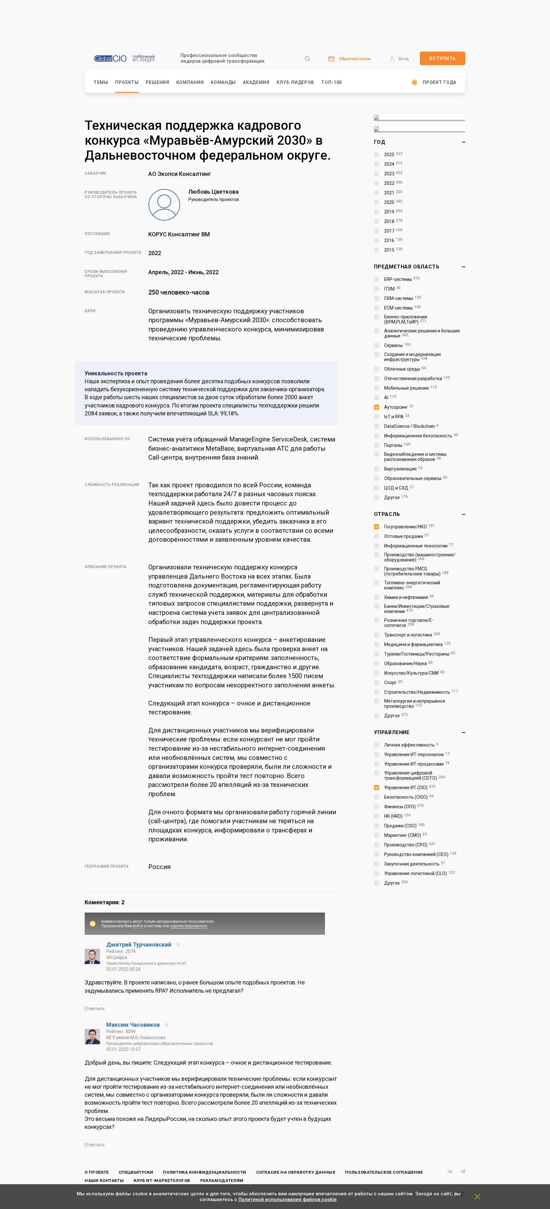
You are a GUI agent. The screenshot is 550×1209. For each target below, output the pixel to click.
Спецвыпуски (136, 1172)
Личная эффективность (411, 744)
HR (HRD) (397, 816)
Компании (190, 82)
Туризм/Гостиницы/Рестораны (419, 654)
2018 (393, 221)
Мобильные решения (410, 388)
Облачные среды (405, 369)
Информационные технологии (418, 545)
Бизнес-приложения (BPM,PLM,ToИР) (405, 319)
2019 (393, 211)
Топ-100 (331, 82)
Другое (396, 497)
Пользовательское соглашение (384, 1172)
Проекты (127, 82)
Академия (256, 82)
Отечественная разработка (417, 378)
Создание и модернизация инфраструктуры (412, 357)
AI (390, 397)
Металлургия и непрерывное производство (414, 703)
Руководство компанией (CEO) (420, 854)
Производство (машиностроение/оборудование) (419, 557)
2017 (393, 230)
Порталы (397, 445)
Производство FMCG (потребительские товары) (416, 571)
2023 (393, 173)
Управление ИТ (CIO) (409, 787)
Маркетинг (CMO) (405, 835)
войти (138, 926)
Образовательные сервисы (415, 478)
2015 (393, 250)
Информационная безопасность (421, 435)
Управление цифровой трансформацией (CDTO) (414, 775)
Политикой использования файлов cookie (287, 1199)
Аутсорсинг (399, 407)
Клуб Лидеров (295, 82)
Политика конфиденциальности (204, 1172)
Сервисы (397, 345)
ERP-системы (402, 279)
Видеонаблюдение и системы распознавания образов (415, 457)
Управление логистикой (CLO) (419, 873)
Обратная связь (355, 58)
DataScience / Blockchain (411, 426)
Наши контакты (104, 1180)
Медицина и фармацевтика (417, 644)
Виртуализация (403, 468)
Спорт (393, 682)
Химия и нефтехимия (409, 597)
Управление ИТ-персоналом (416, 754)
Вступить (442, 58)
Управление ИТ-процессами (416, 764)
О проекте (97, 1172)
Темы (101, 82)
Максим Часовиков (133, 1024)
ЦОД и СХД (399, 487)
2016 (393, 240)
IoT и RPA (396, 416)
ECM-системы (402, 307)
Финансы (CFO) (404, 806)
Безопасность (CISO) (409, 797)
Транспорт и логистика (412, 634)
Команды (223, 82)
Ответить (95, 1008)
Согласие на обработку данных (295, 1172)
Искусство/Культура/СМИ (414, 673)
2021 (393, 192)
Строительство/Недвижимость (421, 692)
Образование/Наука (408, 663)
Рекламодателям (221, 1180)
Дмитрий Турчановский (139, 944)
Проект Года (439, 82)
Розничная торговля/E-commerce (409, 623)
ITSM (392, 288)
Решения (157, 82)
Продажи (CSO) (404, 825)
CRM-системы (402, 298)
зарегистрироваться (188, 926)
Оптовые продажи (406, 536)
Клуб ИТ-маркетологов (162, 1180)
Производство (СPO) (409, 844)
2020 (393, 202)
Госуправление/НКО (409, 526)
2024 (393, 164)
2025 (393, 154)
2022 (393, 183)
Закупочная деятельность (414, 863)
